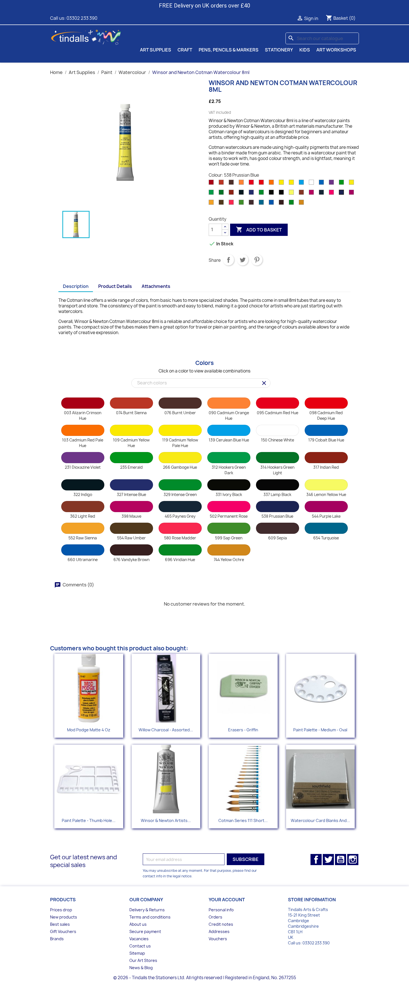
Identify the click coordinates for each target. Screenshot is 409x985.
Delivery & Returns (147, 909)
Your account (227, 900)
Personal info (221, 909)
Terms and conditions (150, 917)
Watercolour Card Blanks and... (320, 820)
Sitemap (137, 953)
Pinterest (256, 259)
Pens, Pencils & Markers (228, 50)
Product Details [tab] (115, 286)
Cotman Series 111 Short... (243, 820)
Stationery (279, 50)
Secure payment (145, 931)
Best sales (60, 924)
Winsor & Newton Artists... (166, 820)
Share (228, 259)
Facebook (316, 859)
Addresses (219, 931)
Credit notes (221, 924)
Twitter (328, 859)
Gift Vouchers (63, 931)
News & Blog (141, 967)
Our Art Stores (143, 960)
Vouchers (218, 938)
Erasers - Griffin (243, 729)
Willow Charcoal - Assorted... (166, 729)
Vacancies (139, 938)
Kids (304, 50)
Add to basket (259, 229)
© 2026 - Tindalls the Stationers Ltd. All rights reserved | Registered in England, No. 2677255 (204, 978)
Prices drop (61, 909)
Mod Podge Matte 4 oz (88, 729)
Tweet (242, 259)
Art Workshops (336, 50)
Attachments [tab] (156, 286)
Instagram (352, 859)
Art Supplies (155, 50)
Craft (185, 50)
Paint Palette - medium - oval (320, 729)
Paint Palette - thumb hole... (88, 820)
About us (138, 924)
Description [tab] (75, 286)
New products (63, 917)
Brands (57, 938)
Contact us (140, 946)
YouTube (340, 859)
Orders (215, 917)
